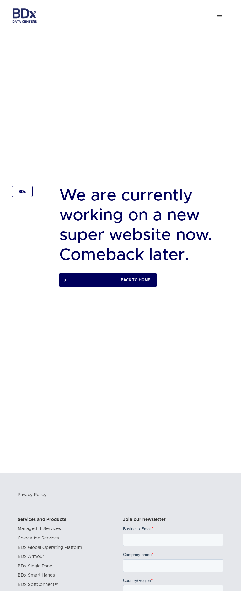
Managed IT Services (39, 529)
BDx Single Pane (35, 566)
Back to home (135, 280)
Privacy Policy (32, 495)
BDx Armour (31, 557)
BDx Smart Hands (36, 575)
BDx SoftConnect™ (38, 585)
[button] (219, 15)
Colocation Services (38, 538)
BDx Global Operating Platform (50, 547)
